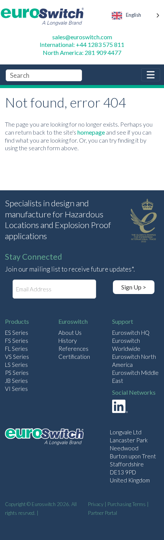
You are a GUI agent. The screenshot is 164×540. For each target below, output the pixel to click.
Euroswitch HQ (131, 332)
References (73, 348)
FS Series (16, 340)
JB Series (16, 380)
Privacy (95, 504)
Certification (74, 356)
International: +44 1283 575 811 (82, 44)
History (67, 340)
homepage (91, 132)
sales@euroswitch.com (82, 36)
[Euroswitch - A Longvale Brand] (44, 438)
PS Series (17, 372)
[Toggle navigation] (150, 74)
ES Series (16, 332)
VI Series (16, 388)
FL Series (16, 348)
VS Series (17, 356)
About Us (70, 332)
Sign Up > (133, 287)
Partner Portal (102, 513)
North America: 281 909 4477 (82, 52)
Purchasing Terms (127, 504)
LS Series (16, 364)
